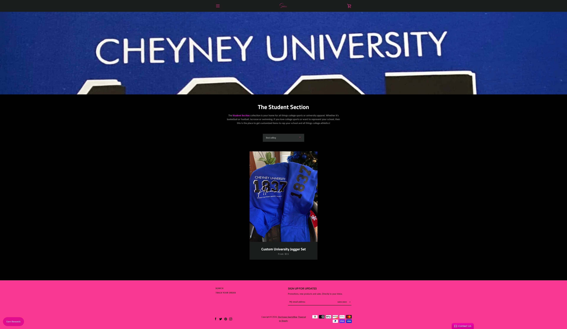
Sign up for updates (302, 288)
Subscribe (343, 302)
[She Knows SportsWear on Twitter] (220, 318)
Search (219, 288)
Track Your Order (226, 293)
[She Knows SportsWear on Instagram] (230, 318)
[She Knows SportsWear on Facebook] (215, 318)
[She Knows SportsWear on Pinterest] (225, 318)
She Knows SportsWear (287, 317)
